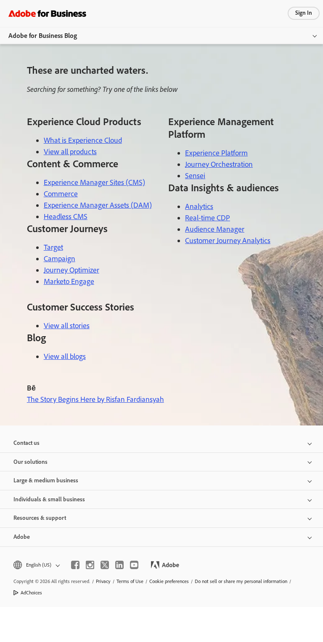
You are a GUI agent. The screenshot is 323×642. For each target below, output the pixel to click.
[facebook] (75, 565)
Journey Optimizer (71, 270)
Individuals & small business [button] (49, 499)
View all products (70, 151)
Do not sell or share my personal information (241, 581)
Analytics (199, 206)
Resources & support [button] (39, 518)
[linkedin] (119, 565)
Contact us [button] (26, 443)
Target (53, 247)
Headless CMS (65, 216)
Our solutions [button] (30, 461)
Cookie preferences (169, 581)
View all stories (67, 325)
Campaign (59, 258)
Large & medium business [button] (45, 480)
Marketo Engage (69, 281)
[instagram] (90, 565)
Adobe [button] (21, 536)
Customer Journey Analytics (227, 240)
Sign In (303, 12)
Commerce (61, 193)
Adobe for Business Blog (42, 36)
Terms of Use (129, 581)
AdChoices (31, 593)
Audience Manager (214, 229)
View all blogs (65, 356)
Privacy (103, 581)
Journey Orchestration (219, 164)
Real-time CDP (207, 217)
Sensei (195, 175)
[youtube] (134, 565)
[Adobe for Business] (47, 13)
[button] (35, 565)
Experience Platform (216, 153)
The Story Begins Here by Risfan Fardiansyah (95, 399)
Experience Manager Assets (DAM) (98, 205)
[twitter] (105, 565)
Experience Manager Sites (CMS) (94, 182)
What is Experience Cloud (83, 140)
